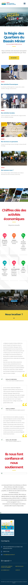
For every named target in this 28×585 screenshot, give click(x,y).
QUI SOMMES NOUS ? (5, 570)
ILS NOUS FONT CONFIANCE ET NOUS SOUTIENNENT (6, 567)
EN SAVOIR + (14, 57)
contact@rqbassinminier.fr (9, 554)
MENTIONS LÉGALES (19, 566)
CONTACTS (17, 570)
